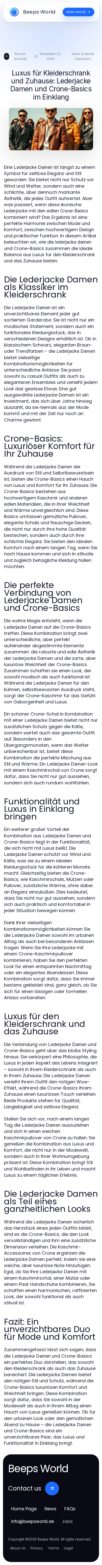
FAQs (70, 1509)
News (50, 1509)
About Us (18, 1548)
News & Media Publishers (83, 56)
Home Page (24, 1509)
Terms (53, 1548)
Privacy (36, 1548)
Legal (68, 1548)
